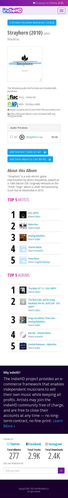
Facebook (35, 444)
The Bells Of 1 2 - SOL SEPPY (42, 288)
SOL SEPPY (33, 213)
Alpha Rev (33, 224)
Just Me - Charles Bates (39, 333)
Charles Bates (35, 247)
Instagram (55, 444)
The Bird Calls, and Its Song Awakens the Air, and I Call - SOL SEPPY (44, 303)
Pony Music (33, 258)
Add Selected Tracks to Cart (26, 152)
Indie (37, 227)
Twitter (15, 444)
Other (37, 216)
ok (61, 470)
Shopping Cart (42, 3)
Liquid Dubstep (42, 262)
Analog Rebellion (36, 235)
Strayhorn (31, 137)
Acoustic (39, 250)
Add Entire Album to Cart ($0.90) (28, 159)
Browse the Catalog (32, 22)
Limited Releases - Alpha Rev (42, 344)
